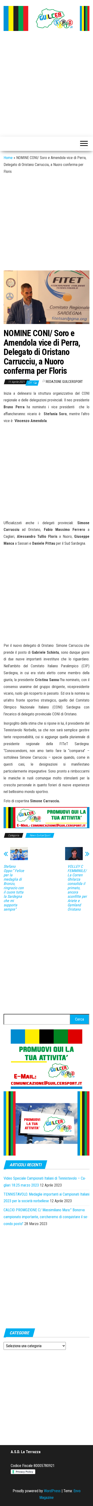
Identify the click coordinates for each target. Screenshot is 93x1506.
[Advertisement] (46, 84)
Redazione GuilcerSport (64, 382)
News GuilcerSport (40, 835)
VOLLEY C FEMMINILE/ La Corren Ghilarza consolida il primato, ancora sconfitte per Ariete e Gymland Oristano (77, 888)
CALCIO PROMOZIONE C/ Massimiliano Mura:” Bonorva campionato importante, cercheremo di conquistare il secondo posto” (46, 1217)
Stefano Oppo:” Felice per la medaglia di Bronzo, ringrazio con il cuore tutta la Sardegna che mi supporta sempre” (14, 888)
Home (8, 157)
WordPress (52, 1491)
